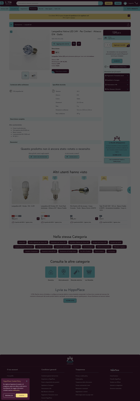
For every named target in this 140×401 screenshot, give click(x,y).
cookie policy (16, 390)
